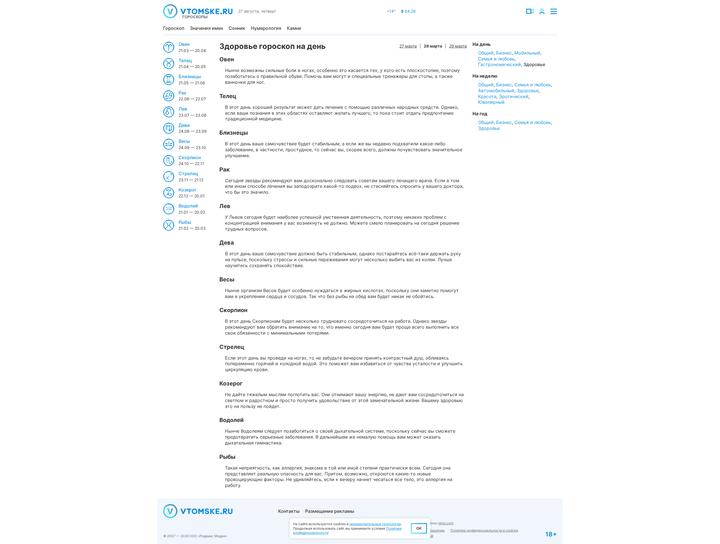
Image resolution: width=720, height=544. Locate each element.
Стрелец (188, 173)
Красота (487, 96)
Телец (185, 60)
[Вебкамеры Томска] (530, 11)
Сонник (237, 28)
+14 (391, 11)
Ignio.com (445, 523)
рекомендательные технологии (375, 524)
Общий (486, 53)
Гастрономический (499, 64)
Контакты (289, 511)
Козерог (188, 190)
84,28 (408, 11)
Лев (183, 109)
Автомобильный (496, 90)
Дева (184, 125)
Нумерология (266, 28)
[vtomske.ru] (198, 11)
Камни (294, 28)
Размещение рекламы (329, 511)
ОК (419, 528)
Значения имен (206, 28)
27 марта (408, 46)
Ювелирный (491, 102)
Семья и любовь (496, 59)
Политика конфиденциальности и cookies (484, 530)
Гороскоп (173, 28)
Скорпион (190, 157)
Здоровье (534, 64)
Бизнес (504, 53)
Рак (182, 93)
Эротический (513, 96)
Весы (184, 141)
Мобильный (527, 53)
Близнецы (190, 76)
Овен (184, 44)
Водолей (188, 206)
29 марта (458, 46)
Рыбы (185, 222)
